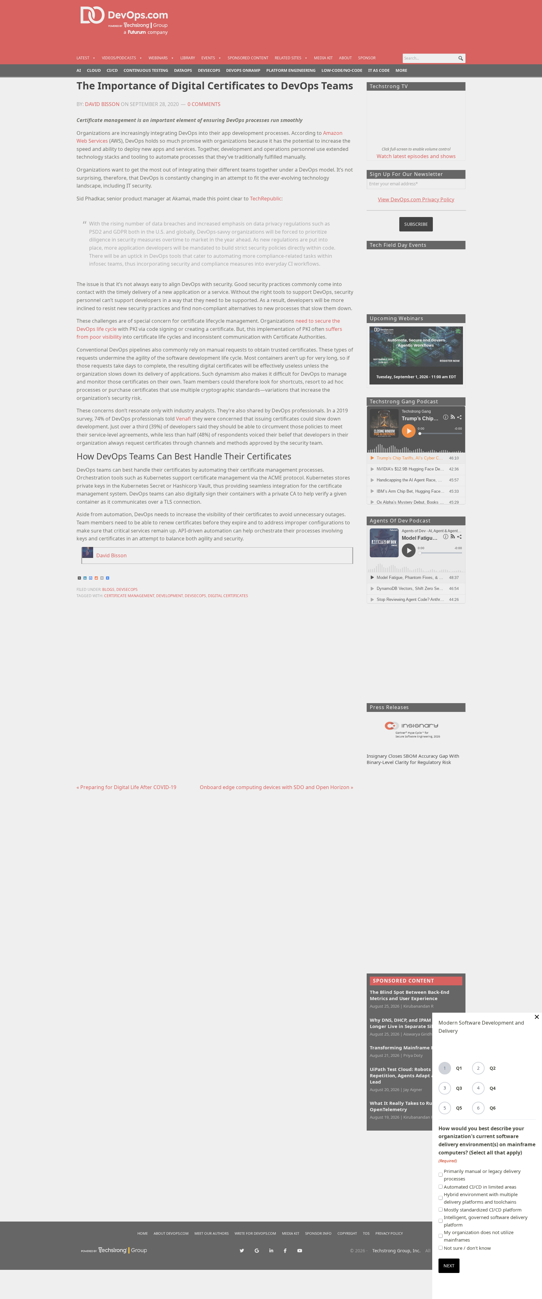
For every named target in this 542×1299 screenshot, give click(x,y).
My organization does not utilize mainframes (478, 1236)
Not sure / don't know (467, 1248)
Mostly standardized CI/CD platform (483, 1209)
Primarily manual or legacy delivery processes (482, 1175)
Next (449, 1266)
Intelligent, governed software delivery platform (486, 1221)
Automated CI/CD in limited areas (480, 1187)
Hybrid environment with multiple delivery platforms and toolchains (481, 1198)
